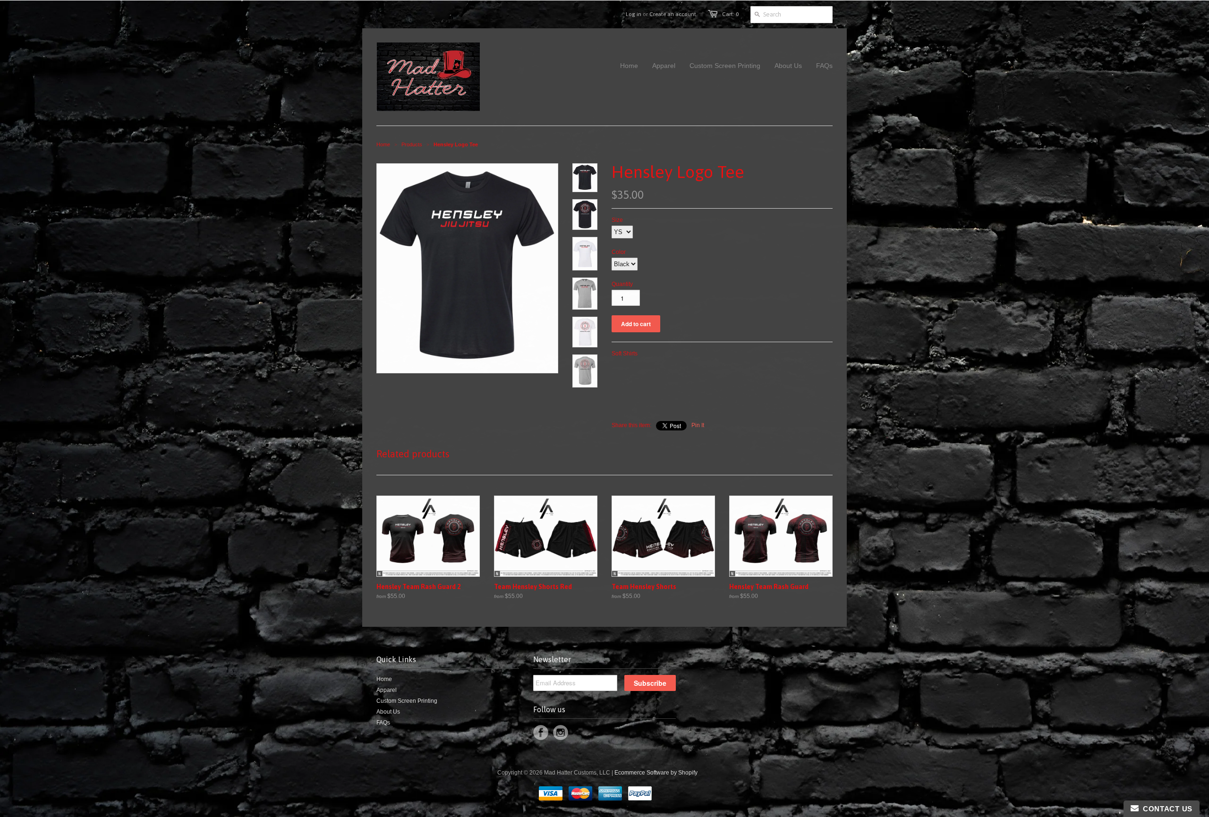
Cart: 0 (730, 14)
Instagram (560, 732)
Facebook (540, 732)
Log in (633, 14)
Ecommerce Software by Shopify (656, 772)
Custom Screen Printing (406, 701)
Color (619, 252)
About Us (388, 711)
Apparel (386, 690)
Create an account (672, 14)
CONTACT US (1165, 809)
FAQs (383, 722)
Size (617, 220)
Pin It (697, 425)
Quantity (622, 284)
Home (384, 679)
